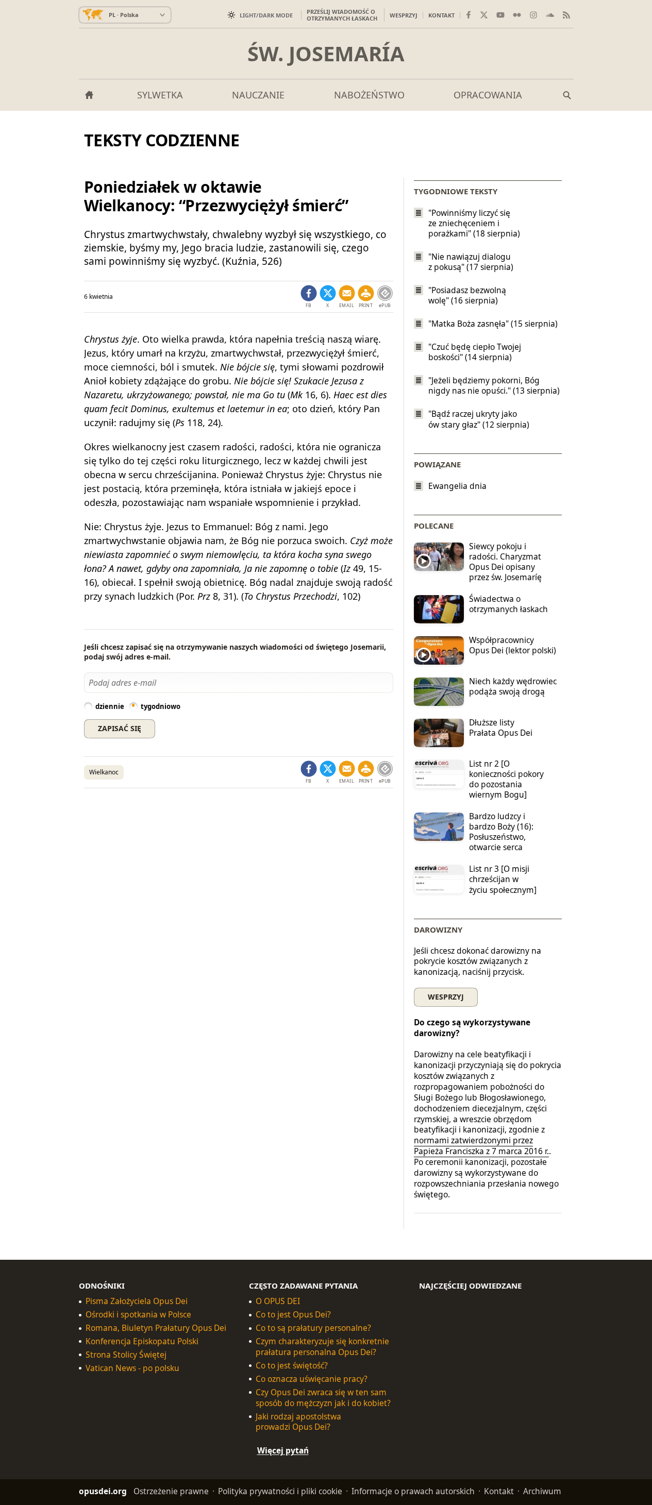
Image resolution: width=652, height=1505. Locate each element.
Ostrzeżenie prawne (171, 1491)
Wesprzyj (403, 15)
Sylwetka (160, 95)
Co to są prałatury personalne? (313, 1328)
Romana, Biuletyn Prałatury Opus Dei (156, 1328)
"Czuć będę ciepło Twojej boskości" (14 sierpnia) (474, 352)
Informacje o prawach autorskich (413, 1491)
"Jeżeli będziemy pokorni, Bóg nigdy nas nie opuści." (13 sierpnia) (494, 385)
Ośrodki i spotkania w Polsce (138, 1314)
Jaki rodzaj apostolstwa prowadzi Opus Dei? (298, 1421)
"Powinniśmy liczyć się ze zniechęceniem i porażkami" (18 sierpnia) (474, 223)
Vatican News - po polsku (132, 1368)
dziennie (109, 706)
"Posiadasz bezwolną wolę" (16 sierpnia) (467, 295)
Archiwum (542, 1491)
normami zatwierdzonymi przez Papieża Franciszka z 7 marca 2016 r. (481, 1146)
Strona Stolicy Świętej (126, 1354)
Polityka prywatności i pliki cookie (280, 1491)
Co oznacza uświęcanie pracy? (311, 1379)
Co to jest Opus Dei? (293, 1314)
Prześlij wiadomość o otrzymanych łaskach (342, 15)
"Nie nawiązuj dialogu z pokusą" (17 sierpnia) (470, 261)
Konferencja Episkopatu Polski (142, 1341)
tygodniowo (160, 706)
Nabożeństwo (369, 95)
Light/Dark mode (266, 15)
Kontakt (441, 15)
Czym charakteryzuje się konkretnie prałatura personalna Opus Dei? (322, 1347)
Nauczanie (258, 95)
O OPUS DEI (278, 1301)
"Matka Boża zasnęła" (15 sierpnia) (493, 323)
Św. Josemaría (326, 53)
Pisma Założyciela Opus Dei (137, 1301)
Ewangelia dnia (457, 486)
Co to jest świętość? (292, 1365)
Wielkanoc (104, 772)
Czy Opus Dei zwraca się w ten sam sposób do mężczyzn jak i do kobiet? (323, 1398)
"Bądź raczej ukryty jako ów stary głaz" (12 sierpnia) (478, 419)
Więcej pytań (283, 1450)
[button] (366, 297)
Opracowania (488, 95)
